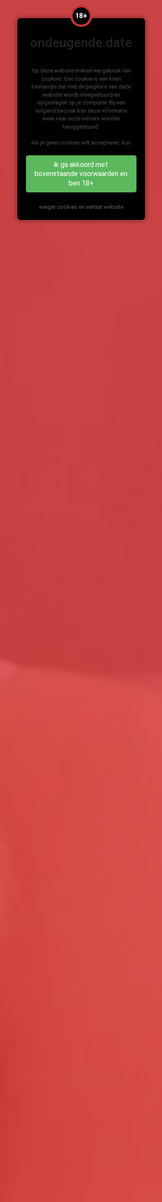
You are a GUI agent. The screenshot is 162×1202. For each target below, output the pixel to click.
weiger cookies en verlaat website (81, 207)
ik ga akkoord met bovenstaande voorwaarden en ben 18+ (81, 173)
